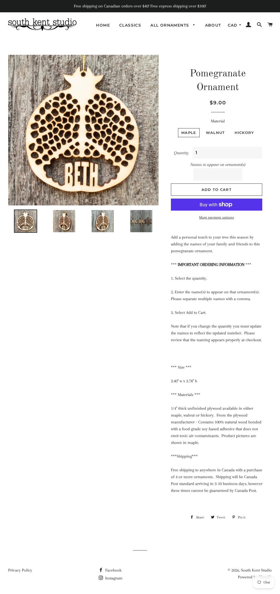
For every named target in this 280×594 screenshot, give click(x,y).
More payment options (216, 217)
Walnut (215, 132)
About (213, 25)
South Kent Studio (256, 570)
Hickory (244, 132)
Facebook (112, 570)
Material (218, 121)
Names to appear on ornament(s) (217, 164)
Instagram (113, 578)
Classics (130, 25)
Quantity (181, 152)
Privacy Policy (20, 570)
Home (103, 25)
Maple (188, 132)
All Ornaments (170, 25)
